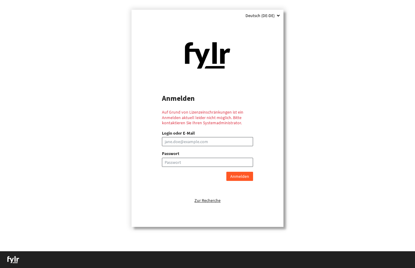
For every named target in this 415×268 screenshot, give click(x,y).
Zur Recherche (207, 200)
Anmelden (239, 176)
